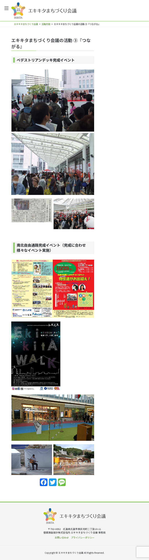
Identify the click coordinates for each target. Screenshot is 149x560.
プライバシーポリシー (82, 537)
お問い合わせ (62, 537)
